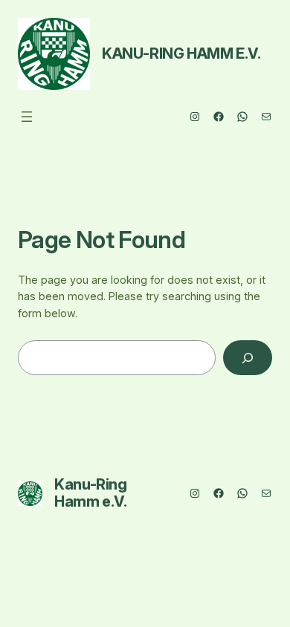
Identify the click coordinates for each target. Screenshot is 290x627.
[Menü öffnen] (27, 117)
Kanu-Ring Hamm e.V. (181, 53)
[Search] (247, 357)
